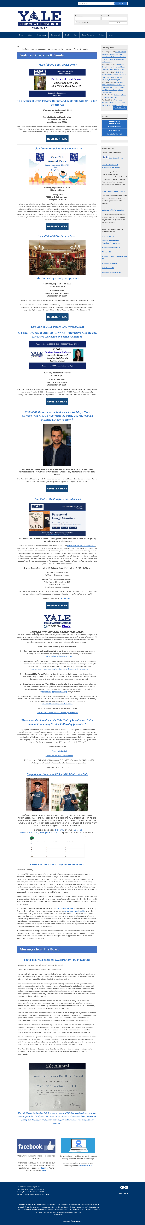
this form (59, 829)
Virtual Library (85, 1165)
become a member (65, 908)
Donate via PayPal (59, 751)
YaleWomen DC (108, 268)
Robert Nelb (66, 598)
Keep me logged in (82, 22)
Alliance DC (106, 252)
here (44, 1170)
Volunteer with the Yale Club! (113, 210)
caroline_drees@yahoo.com (43, 832)
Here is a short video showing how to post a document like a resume (59, 669)
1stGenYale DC (108, 236)
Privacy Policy (58, 1215)
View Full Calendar (120, 108)
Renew (115, 158)
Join (110, 158)
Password (105, 16)
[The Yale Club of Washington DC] (43, 19)
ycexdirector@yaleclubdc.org (38, 1194)
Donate (121, 158)
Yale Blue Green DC (109, 263)
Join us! (44, 1168)
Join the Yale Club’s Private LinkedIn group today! (57, 713)
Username (79, 16)
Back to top (122, 1194)
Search (121, 3)
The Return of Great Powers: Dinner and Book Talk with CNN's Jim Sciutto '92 (113, 67)
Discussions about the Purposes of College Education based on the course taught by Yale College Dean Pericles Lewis (113, 87)
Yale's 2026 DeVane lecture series (81, 546)
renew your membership (74, 911)
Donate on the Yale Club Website (59, 756)
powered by (67, 1221)
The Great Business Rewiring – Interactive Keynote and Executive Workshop (114, 102)
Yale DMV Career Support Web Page (57, 704)
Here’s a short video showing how (59, 656)
